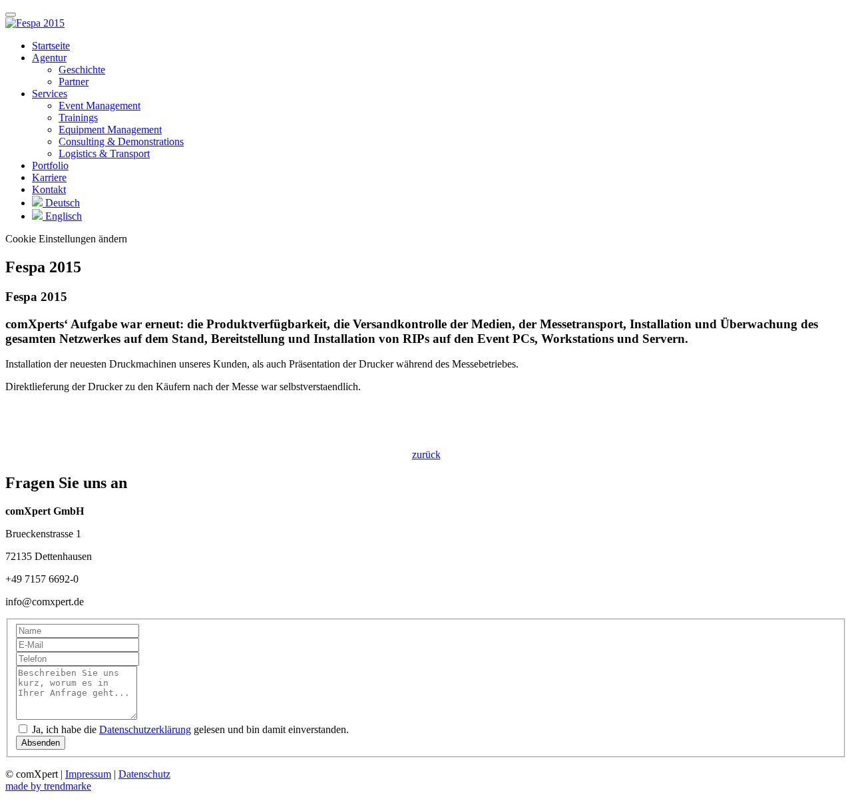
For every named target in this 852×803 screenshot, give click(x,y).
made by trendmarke (48, 786)
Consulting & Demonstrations (121, 141)
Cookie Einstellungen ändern (66, 238)
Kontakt (49, 189)
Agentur (49, 57)
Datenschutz (144, 774)
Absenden (40, 743)
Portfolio (50, 165)
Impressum (88, 774)
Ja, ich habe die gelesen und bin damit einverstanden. (189, 729)
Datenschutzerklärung (145, 729)
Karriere (49, 177)
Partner (74, 81)
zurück (426, 454)
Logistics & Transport (104, 153)
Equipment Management (110, 129)
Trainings (78, 117)
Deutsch (61, 202)
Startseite (51, 45)
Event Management (99, 105)
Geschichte (82, 69)
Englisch (62, 216)
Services (49, 93)
